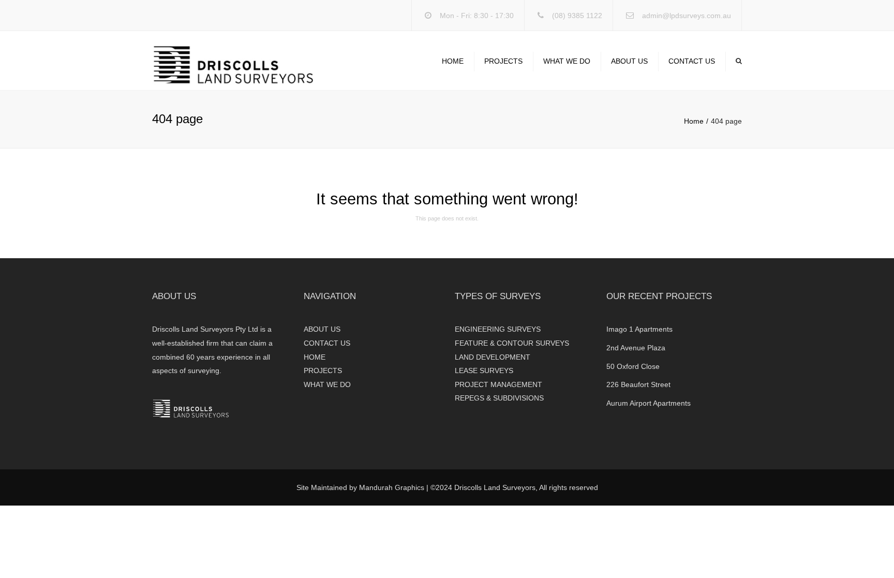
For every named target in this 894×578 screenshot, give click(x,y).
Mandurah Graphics (391, 487)
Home (694, 121)
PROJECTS (503, 61)
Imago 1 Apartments (639, 329)
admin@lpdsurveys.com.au (686, 15)
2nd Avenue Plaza (635, 348)
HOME (453, 61)
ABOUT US (629, 61)
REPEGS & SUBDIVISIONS (499, 398)
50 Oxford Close (633, 366)
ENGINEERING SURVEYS (498, 329)
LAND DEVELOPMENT (492, 357)
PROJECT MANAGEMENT (498, 384)
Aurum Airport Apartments (648, 403)
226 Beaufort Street (638, 384)
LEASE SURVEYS (484, 370)
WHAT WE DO (566, 61)
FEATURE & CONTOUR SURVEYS (512, 343)
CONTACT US (691, 61)
